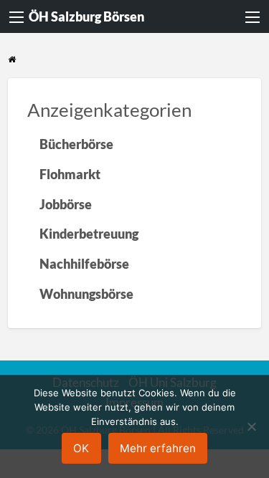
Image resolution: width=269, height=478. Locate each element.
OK (81, 448)
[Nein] (251, 426)
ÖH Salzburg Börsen (86, 16)
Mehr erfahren (158, 448)
